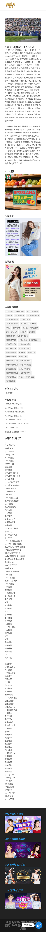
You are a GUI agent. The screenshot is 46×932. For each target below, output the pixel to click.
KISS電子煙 (9, 454)
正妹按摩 (8, 734)
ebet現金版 (33, 56)
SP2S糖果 (8, 574)
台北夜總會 (9, 701)
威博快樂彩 (20, 99)
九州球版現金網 (27, 62)
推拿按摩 (8, 590)
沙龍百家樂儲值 (25, 365)
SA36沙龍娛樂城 (32, 311)
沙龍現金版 (31, 352)
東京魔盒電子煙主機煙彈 (14, 559)
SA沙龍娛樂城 (19, 315)
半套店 (7, 731)
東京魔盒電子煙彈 (12, 500)
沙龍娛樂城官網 (11, 348)
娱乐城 (17, 105)
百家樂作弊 (13, 117)
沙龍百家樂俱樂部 (12, 365)
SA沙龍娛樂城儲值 (12, 319)
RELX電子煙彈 (10, 507)
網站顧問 (8, 470)
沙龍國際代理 (10, 336)
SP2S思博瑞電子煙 (12, 571)
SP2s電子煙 (9, 479)
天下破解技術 (10, 93)
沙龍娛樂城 (23, 340)
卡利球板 (22, 80)
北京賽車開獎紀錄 (18, 77)
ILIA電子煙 (9, 448)
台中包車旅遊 (10, 673)
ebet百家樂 (9, 59)
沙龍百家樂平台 (25, 373)
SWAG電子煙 (10, 577)
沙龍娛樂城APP (34, 340)
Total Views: (10, 427)
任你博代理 (27, 65)
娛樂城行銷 (9, 694)
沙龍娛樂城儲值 (24, 344)
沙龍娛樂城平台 (24, 348)
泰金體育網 (19, 114)
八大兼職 (8, 513)
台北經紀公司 (10, 753)
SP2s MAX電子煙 (11, 473)
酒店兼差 (8, 642)
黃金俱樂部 (14, 53)
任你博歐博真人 (19, 71)
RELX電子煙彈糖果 (12, 485)
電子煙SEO (9, 537)
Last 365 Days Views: (14, 423)
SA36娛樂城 (33, 59)
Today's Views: (11, 404)
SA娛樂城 (9, 315)
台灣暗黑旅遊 (10, 593)
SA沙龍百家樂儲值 (12, 324)
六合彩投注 (17, 74)
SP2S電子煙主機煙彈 (13, 550)
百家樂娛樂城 (10, 381)
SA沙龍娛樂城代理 (33, 315)
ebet (6, 56)
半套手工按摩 (10, 725)
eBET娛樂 (13, 56)
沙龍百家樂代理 (25, 361)
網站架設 (8, 531)
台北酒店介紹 (10, 707)
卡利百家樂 (31, 80)
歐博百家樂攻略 (33, 111)
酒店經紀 (8, 516)
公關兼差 (8, 648)
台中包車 (8, 685)
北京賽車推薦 (28, 74)
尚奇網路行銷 (10, 596)
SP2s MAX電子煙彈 (12, 476)
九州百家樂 (32, 324)
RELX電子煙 (9, 457)
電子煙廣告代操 (11, 534)
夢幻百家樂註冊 (27, 86)
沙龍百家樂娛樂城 (12, 373)
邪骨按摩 (8, 713)
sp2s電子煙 (9, 451)
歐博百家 (12, 111)
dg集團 (38, 53)
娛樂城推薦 (9, 105)
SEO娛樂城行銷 (11, 697)
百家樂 (23, 324)
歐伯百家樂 (25, 105)
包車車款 (8, 614)
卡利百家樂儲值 (21, 83)
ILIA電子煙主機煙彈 (12, 553)
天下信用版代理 (32, 90)
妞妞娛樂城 (25, 93)
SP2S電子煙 (9, 460)
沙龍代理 (14, 332)
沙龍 (7, 332)
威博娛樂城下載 (22, 96)
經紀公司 (8, 599)
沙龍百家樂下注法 (12, 361)
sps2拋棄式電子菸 (12, 482)
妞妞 (18, 93)
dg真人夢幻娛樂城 (27, 53)
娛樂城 (38, 102)
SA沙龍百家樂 (25, 319)
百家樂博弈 (33, 117)
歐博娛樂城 (15, 108)
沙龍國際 (32, 332)
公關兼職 (8, 651)
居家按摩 (8, 759)
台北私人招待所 (11, 580)
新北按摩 (8, 756)
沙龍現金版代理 (11, 357)
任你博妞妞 (13, 68)
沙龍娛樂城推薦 (11, 352)
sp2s (6, 442)
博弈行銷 (8, 691)
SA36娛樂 (24, 59)
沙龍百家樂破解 (11, 377)
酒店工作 (8, 719)
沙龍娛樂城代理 (11, 344)
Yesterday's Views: (12, 412)
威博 (32, 93)
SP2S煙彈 (8, 494)
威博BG (12, 96)
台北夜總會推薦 (11, 710)
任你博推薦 (23, 68)
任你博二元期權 (15, 65)
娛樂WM (30, 102)
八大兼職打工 (10, 445)
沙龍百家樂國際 (24, 369)
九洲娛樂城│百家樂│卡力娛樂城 (19, 47)
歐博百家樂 (21, 111)
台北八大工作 (10, 519)
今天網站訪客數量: (12, 408)
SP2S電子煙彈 (10, 488)
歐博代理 (34, 105)
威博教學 (29, 99)
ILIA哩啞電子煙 (11, 565)
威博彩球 (11, 99)
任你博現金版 (31, 71)
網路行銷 (8, 525)
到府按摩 (8, 762)
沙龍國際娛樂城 (22, 336)
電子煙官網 (9, 562)
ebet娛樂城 (22, 56)
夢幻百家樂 (15, 86)
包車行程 (8, 617)
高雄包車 (8, 676)
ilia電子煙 (8, 467)
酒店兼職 (8, 510)
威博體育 (22, 102)
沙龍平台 (22, 352)
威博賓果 (14, 102)
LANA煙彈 (9, 504)
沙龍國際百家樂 (11, 340)
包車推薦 (8, 605)
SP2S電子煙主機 (11, 497)
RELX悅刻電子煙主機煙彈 (15, 547)
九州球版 (16, 62)
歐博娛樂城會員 (27, 108)
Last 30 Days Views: (13, 419)
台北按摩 (8, 728)
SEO (6, 636)
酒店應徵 (8, 645)
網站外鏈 (8, 664)
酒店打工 (8, 747)
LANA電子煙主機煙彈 (13, 544)
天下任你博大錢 (19, 90)
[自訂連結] (38, 925)
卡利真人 (31, 83)
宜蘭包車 (8, 679)
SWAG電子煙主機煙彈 (13, 540)
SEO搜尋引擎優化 (12, 528)
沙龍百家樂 (9, 114)
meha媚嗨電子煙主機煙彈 (15, 556)
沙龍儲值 (23, 332)
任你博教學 (33, 68)
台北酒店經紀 (10, 522)
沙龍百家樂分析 (11, 369)
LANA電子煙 (10, 777)
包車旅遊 (8, 620)
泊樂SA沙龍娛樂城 (14, 50)
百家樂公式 (23, 117)
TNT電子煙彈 (10, 627)
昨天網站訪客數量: (12, 416)
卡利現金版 (13, 80)
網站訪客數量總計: (12, 431)
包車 (6, 602)
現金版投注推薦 (31, 114)
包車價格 (8, 608)
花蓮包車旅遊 (10, 667)
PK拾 (17, 59)
